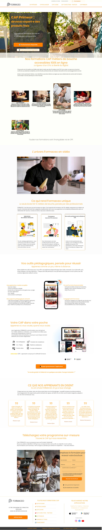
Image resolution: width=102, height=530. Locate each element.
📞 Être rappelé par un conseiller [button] (71, 487)
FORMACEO (18, 500)
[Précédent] (8, 35)
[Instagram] (76, 521)
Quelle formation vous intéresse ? (68, 467)
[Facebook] (79, 521)
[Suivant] (94, 35)
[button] (35, 50)
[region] (27, 231)
